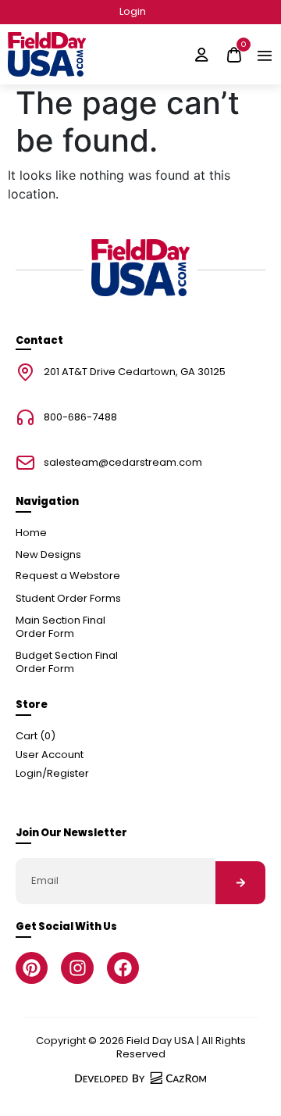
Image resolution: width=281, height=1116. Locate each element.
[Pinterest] (32, 968)
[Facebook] (123, 968)
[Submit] (240, 882)
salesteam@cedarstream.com (123, 463)
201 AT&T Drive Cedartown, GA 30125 (135, 372)
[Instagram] (77, 968)
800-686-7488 (80, 417)
